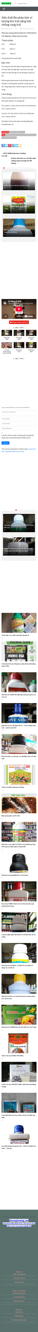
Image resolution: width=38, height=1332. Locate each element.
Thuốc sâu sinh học (19, 1278)
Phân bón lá (31, 28)
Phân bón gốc (19, 1316)
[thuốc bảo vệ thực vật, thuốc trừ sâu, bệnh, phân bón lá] (6, 3)
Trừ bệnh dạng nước (19, 1293)
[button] (22, 327)
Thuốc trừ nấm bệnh (19, 1291)
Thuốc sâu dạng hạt (19, 1274)
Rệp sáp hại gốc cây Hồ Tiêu (11, 816)
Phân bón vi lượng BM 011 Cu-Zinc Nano (15, 875)
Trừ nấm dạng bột (19, 1297)
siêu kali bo (32, 135)
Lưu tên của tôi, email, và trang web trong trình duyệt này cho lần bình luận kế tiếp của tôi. (18, 436)
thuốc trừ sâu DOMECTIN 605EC (13, 1056)
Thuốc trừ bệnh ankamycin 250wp (13, 787)
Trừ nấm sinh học (19, 1301)
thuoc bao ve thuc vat (9, 137)
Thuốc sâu (19, 1272)
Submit (5, 443)
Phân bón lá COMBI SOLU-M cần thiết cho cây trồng (19, 1027)
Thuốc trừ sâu (19, 1282)
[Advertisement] (19, 269)
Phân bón (24, 28)
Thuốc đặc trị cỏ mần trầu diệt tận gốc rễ (15, 635)
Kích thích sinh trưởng (19, 1320)
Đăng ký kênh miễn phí (20, 322)
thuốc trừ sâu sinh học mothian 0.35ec (17, 185)
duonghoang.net (7, 28)
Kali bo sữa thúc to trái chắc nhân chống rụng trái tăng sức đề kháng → (23, 160)
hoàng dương (22, 135)
